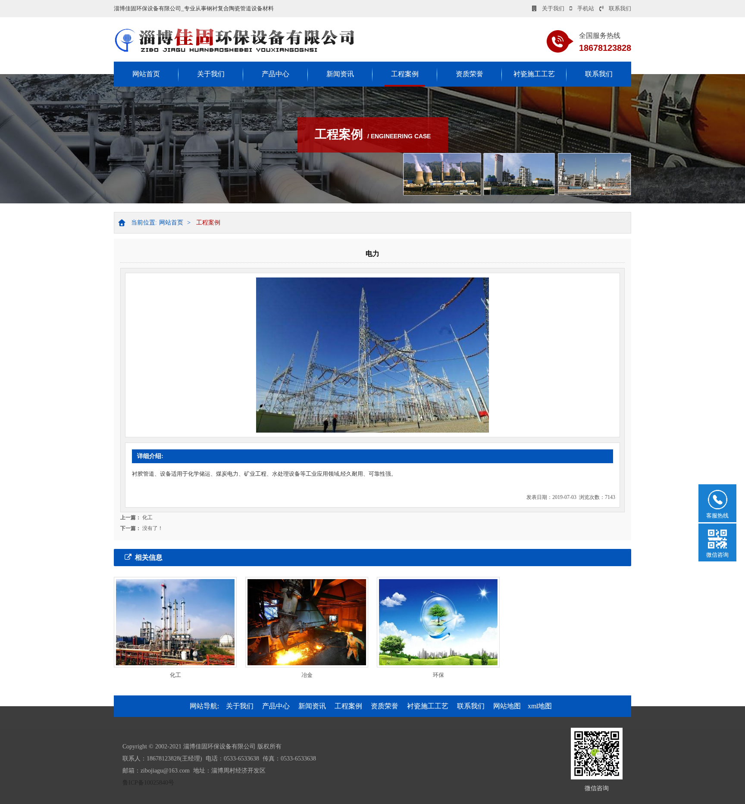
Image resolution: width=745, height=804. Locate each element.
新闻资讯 (340, 74)
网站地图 (507, 706)
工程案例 (405, 74)
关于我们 (553, 8)
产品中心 (275, 74)
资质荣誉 (469, 74)
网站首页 (146, 74)
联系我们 (620, 8)
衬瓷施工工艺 (534, 74)
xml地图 (540, 706)
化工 (147, 517)
